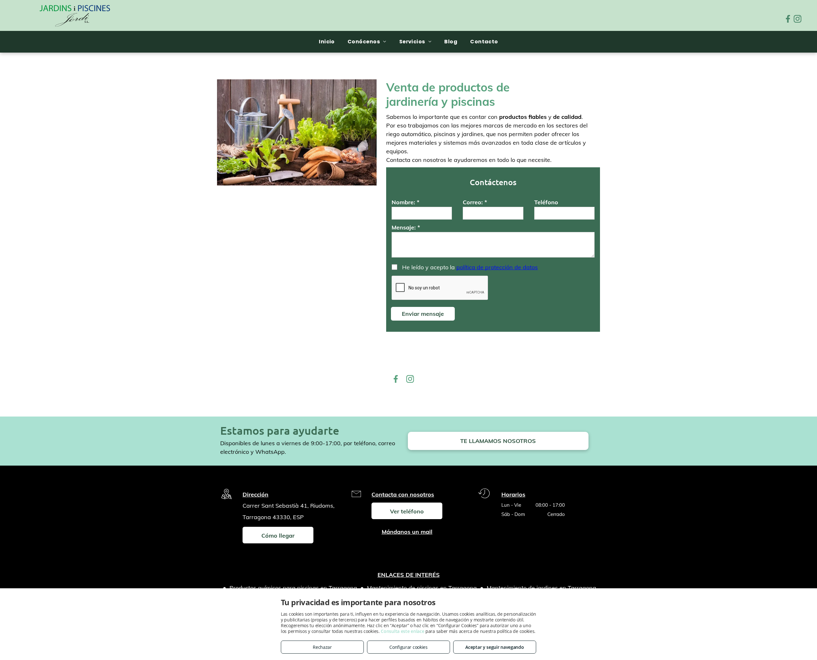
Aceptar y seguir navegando (494, 647)
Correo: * (475, 202)
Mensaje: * (406, 227)
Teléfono (546, 202)
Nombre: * (405, 202)
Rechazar (322, 647)
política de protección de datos (497, 267)
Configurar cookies (408, 647)
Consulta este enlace (402, 631)
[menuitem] (326, 41)
